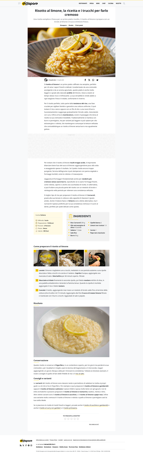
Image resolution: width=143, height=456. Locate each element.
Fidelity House (63, 447)
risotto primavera (70, 408)
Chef (104, 3)
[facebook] (26, 445)
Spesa (92, 3)
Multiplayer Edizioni (85, 447)
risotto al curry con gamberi (50, 408)
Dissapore (63, 25)
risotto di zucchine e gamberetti (96, 405)
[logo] (30, 3)
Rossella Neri (52, 80)
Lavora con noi (68, 440)
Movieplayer (47, 447)
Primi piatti (79, 25)
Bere (98, 3)
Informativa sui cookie (42, 440)
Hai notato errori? (94, 424)
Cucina (110, 3)
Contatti (60, 440)
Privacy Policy (53, 440)
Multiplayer (39, 447)
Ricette (118, 3)
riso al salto (79, 374)
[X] (23, 445)
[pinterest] (28, 445)
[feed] (21, 445)
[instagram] (31, 445)
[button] (85, 80)
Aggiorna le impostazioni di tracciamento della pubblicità (89, 440)
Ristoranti (83, 3)
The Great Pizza (73, 447)
